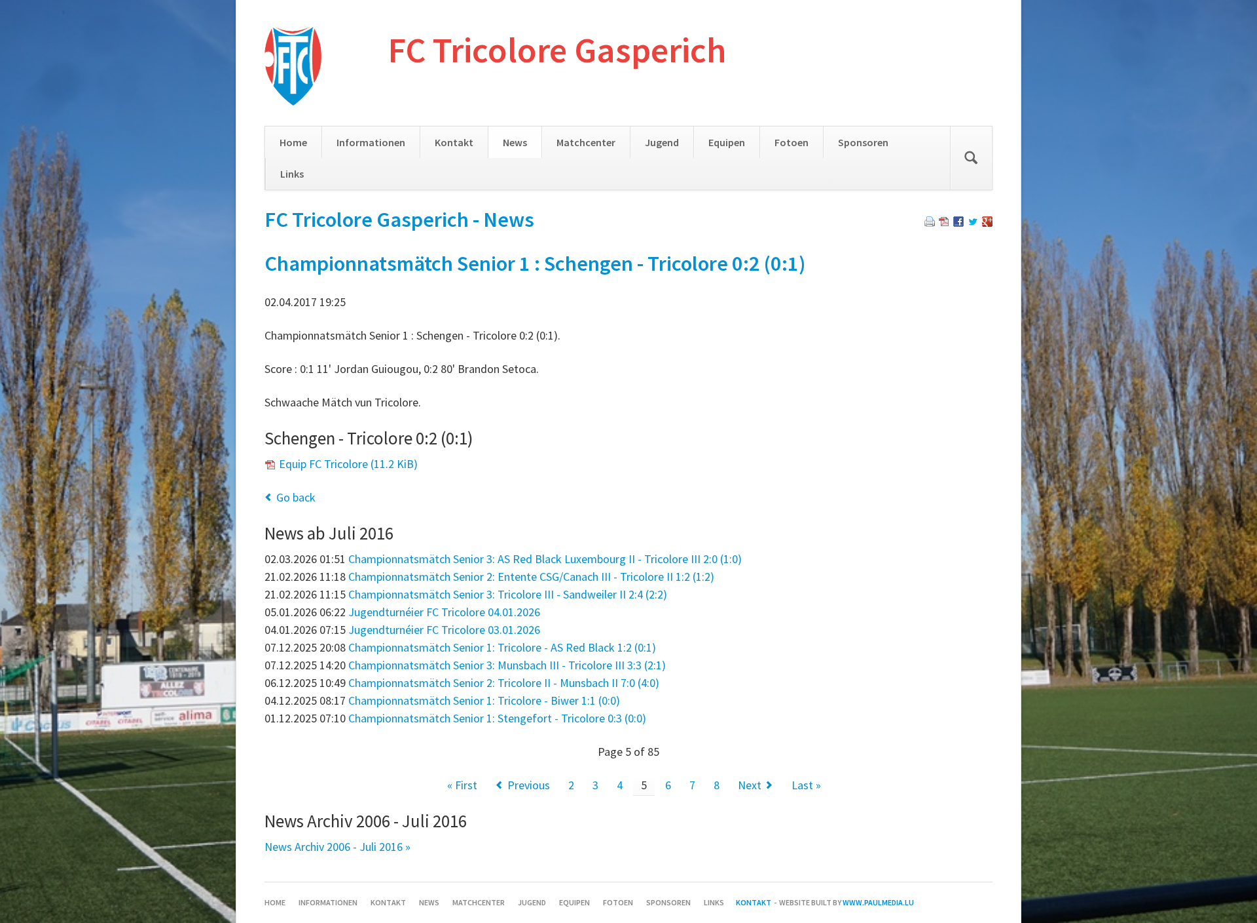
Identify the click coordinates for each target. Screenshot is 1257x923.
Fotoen (791, 142)
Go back (296, 497)
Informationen (371, 142)
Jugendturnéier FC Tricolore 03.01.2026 (444, 629)
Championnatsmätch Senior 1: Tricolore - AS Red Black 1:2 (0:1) (502, 647)
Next (749, 785)
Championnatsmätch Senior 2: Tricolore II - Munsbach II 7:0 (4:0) (503, 682)
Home (293, 142)
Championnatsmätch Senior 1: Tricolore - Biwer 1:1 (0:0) (484, 700)
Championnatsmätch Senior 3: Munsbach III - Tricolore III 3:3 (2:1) (507, 665)
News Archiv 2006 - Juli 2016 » (337, 846)
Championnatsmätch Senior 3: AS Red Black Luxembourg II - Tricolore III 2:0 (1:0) (545, 558)
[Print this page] (929, 222)
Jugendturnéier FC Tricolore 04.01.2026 (444, 611)
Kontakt (454, 142)
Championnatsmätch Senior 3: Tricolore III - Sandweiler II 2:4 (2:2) (507, 594)
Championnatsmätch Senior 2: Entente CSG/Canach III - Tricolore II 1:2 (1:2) (531, 576)
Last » (806, 785)
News (515, 142)
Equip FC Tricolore (348, 463)
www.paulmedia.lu (878, 902)
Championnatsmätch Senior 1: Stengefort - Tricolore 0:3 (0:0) (497, 718)
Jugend (662, 142)
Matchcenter (585, 142)
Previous (528, 785)
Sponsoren (863, 142)
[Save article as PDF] (944, 222)
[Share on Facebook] (958, 222)
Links (292, 173)
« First (462, 785)
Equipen (726, 142)
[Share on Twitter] (973, 222)
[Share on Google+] (987, 222)
